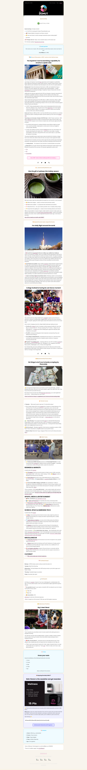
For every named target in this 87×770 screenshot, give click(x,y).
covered (32, 582)
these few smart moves (46, 392)
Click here (27, 597)
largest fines (49, 107)
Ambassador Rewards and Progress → (43, 725)
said (50, 266)
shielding (45, 129)
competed (46, 317)
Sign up (61, 2)
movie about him (49, 417)
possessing (27, 89)
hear (40, 81)
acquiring (46, 479)
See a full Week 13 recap (40, 498)
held (40, 427)
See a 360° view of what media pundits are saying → (43, 157)
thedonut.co (43, 753)
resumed (46, 263)
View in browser (53, 2)
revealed (59, 341)
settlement (29, 119)
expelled (42, 406)
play (36, 329)
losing (33, 326)
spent (46, 420)
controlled (36, 463)
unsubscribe (43, 765)
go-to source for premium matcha (45, 212)
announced (45, 270)
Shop (57, 2)
